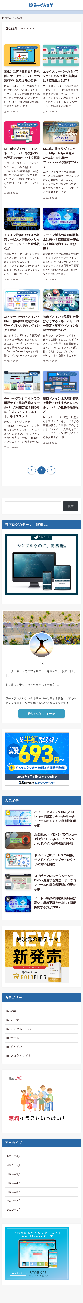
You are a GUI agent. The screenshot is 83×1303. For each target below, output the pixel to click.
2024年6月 (14, 1156)
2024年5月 (14, 1165)
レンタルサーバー (22, 1029)
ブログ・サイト (20, 1055)
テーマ (14, 1020)
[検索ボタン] (5, 5)
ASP (13, 1011)
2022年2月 (14, 1200)
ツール (14, 1038)
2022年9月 (14, 1174)
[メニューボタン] (78, 5)
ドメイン (16, 1046)
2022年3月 (14, 1192)
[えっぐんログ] (41, 5)
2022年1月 (14, 1209)
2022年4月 (14, 1183)
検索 (71, 506)
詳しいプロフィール (41, 713)
